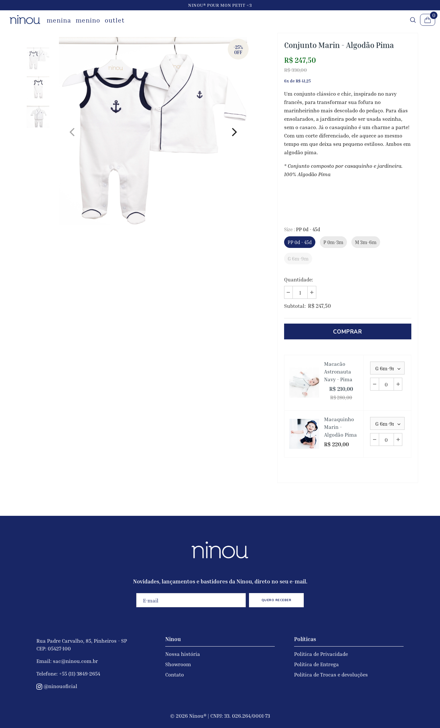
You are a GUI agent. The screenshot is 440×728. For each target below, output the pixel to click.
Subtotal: (295, 306)
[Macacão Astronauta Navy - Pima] (304, 383)
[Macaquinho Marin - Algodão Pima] (304, 434)
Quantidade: (298, 279)
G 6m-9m (298, 258)
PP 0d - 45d (300, 242)
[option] (153, 131)
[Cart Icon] (427, 20)
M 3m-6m (366, 242)
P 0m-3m (333, 242)
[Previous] (72, 131)
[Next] (234, 131)
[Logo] (25, 19)
